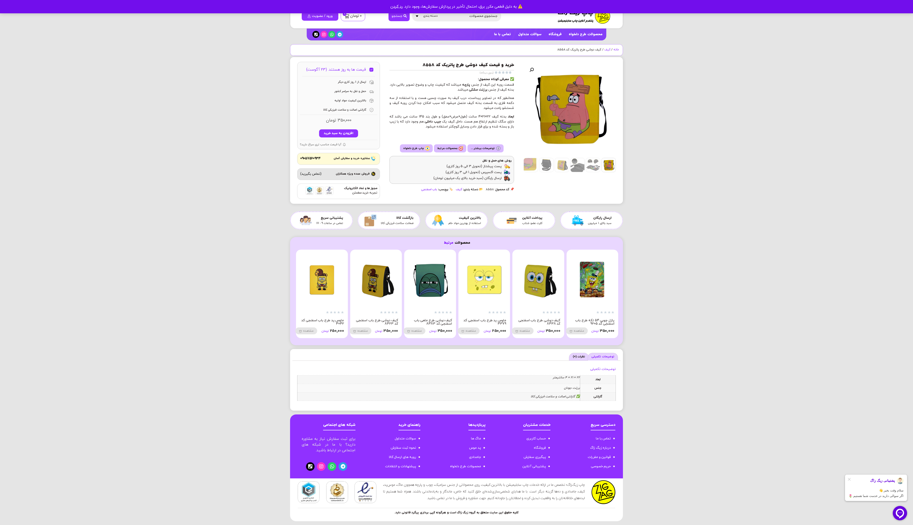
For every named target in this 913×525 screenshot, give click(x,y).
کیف (607, 50)
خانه (616, 50)
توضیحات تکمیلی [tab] (602, 357)
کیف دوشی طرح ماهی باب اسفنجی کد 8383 (541, 322)
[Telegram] (339, 34)
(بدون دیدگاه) (487, 73)
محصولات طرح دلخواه (585, 34)
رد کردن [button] (396, 6)
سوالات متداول (529, 34)
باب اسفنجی (429, 189)
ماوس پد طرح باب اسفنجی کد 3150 (376, 322)
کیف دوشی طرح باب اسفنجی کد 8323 (485, 322)
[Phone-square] (315, 34)
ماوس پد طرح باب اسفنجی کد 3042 (430, 322)
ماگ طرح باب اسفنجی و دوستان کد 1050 (327, 322)
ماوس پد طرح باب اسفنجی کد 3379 (593, 322)
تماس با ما (502, 34)
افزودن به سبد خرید (338, 133)
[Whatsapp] (331, 34)
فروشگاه (555, 34)
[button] (531, 70)
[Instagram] (324, 34)
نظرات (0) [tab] (579, 357)
